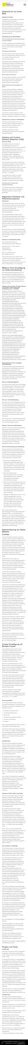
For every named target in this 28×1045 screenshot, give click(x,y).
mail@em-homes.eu (9, 254)
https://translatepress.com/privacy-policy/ (14, 1033)
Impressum (15, 1041)
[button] (2, 1042)
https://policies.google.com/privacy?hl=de (15, 992)
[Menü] (24, 4)
